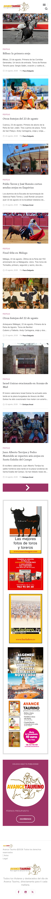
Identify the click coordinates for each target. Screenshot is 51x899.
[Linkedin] (25, 892)
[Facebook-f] (18, 892)
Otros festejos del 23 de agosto (20, 118)
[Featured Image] (25, 28)
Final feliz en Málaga (15, 252)
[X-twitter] (32, 892)
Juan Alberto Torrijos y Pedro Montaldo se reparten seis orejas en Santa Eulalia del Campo (23, 456)
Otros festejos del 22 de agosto (20, 318)
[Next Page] (29, 488)
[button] (44, 5)
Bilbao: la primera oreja (16, 53)
